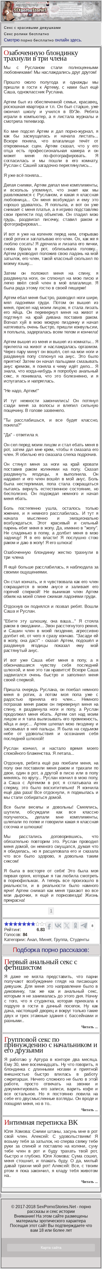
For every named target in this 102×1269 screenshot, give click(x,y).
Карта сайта (51, 1247)
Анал (32, 939)
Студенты (79, 939)
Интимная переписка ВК (41, 1122)
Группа (60, 939)
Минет (45, 939)
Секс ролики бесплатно (26, 34)
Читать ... (89, 1027)
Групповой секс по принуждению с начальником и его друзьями (50, 1044)
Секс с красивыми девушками (32, 27)
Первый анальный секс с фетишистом (40, 964)
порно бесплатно (37, 40)
